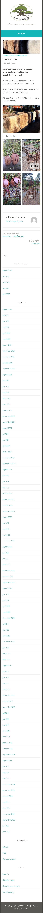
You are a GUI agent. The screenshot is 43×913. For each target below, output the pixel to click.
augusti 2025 (7, 374)
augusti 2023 (7, 469)
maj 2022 (6, 529)
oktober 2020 (8, 576)
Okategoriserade (19, 56)
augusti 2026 (7, 309)
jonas (13, 63)
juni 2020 (6, 594)
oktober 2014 (8, 796)
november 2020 (8, 570)
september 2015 (9, 754)
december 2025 (9, 351)
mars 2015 (6, 778)
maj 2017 (6, 683)
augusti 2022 (7, 517)
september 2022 (9, 511)
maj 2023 (6, 487)
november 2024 (8, 416)
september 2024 (9, 422)
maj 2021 (6, 559)
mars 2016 (6, 737)
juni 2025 (6, 386)
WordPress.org (8, 892)
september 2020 (9, 582)
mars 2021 (6, 564)
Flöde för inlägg (8, 880)
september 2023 (9, 464)
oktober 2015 (8, 748)
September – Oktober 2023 (13, 234)
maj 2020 (6, 600)
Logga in (6, 874)
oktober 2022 (8, 505)
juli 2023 (6, 475)
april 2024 (6, 446)
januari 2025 (7, 410)
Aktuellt (7, 56)
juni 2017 (6, 677)
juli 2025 (6, 380)
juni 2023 (6, 481)
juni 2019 (6, 630)
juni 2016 (6, 719)
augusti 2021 (7, 547)
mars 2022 (6, 535)
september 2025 (9, 369)
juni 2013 (6, 826)
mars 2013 (6, 832)
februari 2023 (7, 493)
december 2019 (9, 618)
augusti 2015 (7, 760)
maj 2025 (6, 392)
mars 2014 (6, 808)
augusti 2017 (7, 665)
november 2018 (8, 642)
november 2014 (8, 790)
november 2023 (8, 458)
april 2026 (6, 333)
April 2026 (6, 294)
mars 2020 (6, 612)
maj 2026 (6, 327)
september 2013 (9, 820)
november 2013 (8, 814)
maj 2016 (6, 725)
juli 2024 (6, 434)
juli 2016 (6, 713)
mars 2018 (6, 659)
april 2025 (6, 398)
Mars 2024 (34, 242)
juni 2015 (6, 766)
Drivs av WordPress (14, 906)
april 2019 (6, 636)
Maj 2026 (6, 288)
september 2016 (9, 707)
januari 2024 (7, 452)
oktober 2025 (8, 363)
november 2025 (8, 357)
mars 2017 (6, 689)
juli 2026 (6, 315)
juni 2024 (6, 440)
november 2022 (8, 499)
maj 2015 (6, 772)
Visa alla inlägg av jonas (14, 221)
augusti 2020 (7, 588)
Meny (23, 34)
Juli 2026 (6, 276)
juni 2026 (6, 321)
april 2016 (6, 731)
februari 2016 (7, 743)
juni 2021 (6, 553)
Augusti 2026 (7, 270)
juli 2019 (6, 624)
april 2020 (6, 606)
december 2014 (9, 784)
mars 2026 (6, 339)
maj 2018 (6, 654)
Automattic (22, 909)
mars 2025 (6, 404)
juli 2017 (6, 671)
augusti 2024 (7, 428)
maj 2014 (6, 802)
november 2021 (8, 541)
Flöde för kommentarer (11, 886)
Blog (4, 853)
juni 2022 (6, 523)
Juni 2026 (6, 282)
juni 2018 (6, 648)
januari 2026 (7, 345)
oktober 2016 (8, 701)
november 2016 (8, 695)
